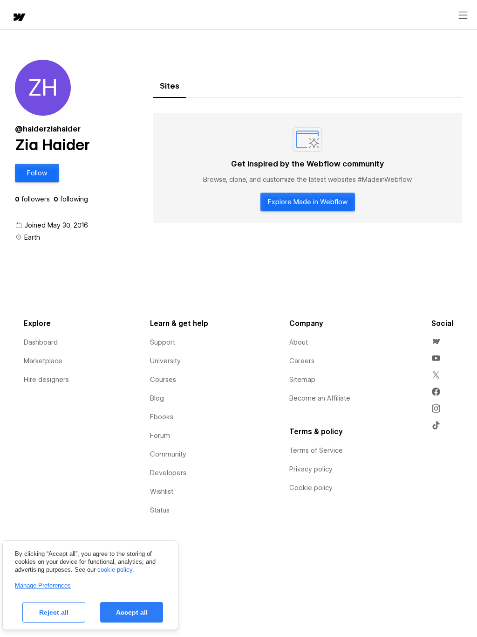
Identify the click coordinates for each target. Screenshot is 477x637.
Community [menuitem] (168, 454)
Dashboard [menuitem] (41, 342)
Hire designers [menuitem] (46, 379)
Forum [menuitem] (160, 435)
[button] (37, 173)
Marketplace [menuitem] (43, 361)
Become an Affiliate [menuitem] (319, 398)
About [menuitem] (298, 342)
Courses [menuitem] (163, 379)
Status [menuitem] (160, 510)
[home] (18, 18)
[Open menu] (463, 15)
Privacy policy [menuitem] (311, 469)
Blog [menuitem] (157, 398)
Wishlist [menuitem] (161, 491)
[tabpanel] (307, 168)
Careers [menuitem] (301, 361)
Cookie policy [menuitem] (311, 488)
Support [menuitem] (162, 342)
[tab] (169, 86)
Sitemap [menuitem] (302, 379)
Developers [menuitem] (168, 473)
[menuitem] (436, 341)
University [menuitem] (165, 361)
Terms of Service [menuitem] (316, 450)
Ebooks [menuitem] (161, 417)
